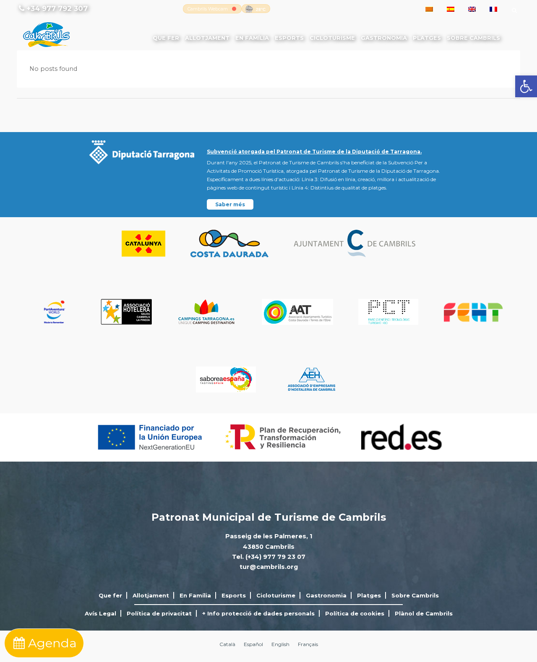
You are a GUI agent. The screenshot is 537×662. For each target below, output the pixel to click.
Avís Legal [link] (100, 613)
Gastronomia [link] (384, 37)
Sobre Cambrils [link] (473, 37)
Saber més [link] (230, 204)
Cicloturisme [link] (332, 37)
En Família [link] (252, 37)
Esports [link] (289, 37)
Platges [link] (427, 37)
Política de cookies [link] (354, 613)
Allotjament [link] (207, 37)
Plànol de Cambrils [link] (424, 613)
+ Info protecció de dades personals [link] (258, 613)
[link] (526, 86)
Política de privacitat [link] (159, 613)
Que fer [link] (166, 37)
